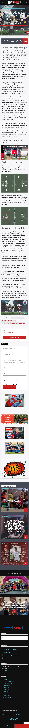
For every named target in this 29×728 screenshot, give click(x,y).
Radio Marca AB (16, 29)
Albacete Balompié (10, 10)
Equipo (5, 693)
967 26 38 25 (7, 652)
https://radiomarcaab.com (10, 649)
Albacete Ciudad (8, 683)
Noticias (5, 679)
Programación (6, 695)
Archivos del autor (14, 337)
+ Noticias (5, 516)
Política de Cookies (15, 714)
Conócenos (4, 670)
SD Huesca (22, 323)
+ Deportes (5, 490)
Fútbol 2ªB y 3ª (8, 687)
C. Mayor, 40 (7, 658)
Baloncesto (7, 685)
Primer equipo (20, 10)
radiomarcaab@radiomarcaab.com (12, 655)
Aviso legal (6, 713)
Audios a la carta (7, 697)
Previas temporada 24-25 (9, 323)
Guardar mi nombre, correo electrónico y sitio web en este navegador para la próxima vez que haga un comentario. (16, 380)
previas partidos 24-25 (9, 320)
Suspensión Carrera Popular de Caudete (15, 582)
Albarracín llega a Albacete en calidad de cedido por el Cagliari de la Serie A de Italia (14, 553)
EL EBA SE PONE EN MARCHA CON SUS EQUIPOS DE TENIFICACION (14, 499)
